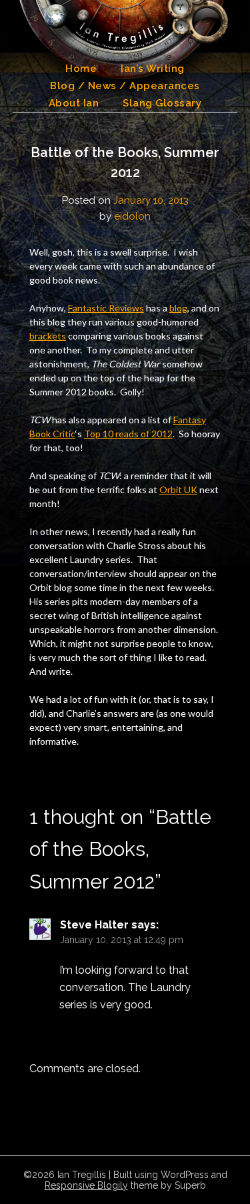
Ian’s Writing (153, 69)
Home (81, 69)
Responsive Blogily (86, 1185)
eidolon (132, 216)
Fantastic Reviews (106, 307)
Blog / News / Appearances (125, 86)
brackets (47, 335)
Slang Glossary (162, 103)
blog (178, 307)
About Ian (74, 103)
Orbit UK (178, 489)
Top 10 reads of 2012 (128, 433)
